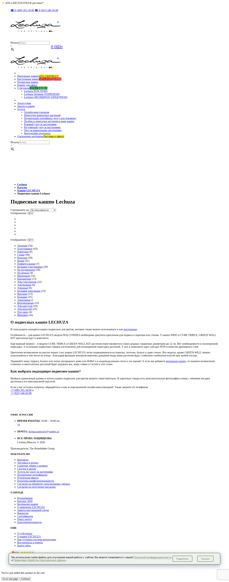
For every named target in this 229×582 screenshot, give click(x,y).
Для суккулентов (27, 281)
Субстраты (32, 88)
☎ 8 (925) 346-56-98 (46, 10)
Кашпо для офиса (27, 85)
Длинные (22, 287)
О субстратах (24, 533)
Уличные (22, 245)
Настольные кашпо (39, 79)
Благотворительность (29, 522)
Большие (22, 297)
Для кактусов (25, 306)
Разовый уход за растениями (40, 124)
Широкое (22, 315)
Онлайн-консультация (36, 112)
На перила (23, 272)
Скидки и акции (26, 468)
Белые (20, 260)
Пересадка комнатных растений (42, 115)
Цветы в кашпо (26, 106)
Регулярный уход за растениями (42, 127)
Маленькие (23, 275)
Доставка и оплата (27, 462)
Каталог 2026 (25, 501)
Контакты (22, 459)
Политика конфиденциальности (35, 480)
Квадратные (24, 278)
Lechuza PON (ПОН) (36, 91)
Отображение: (19, 213)
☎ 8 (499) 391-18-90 (22, 10)
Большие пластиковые (30, 266)
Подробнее (182, 558)
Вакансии (22, 513)
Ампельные (24, 300)
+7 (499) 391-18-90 (21, 390)
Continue (25, 579)
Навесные (23, 251)
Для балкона (24, 284)
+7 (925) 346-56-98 (21, 393)
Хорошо (205, 558)
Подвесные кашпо (27, 82)
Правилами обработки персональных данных (39, 560)
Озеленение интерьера (40, 136)
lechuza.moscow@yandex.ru (43, 431)
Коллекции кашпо (27, 504)
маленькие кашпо (176, 361)
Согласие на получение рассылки (36, 486)
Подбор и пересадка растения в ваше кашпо (49, 121)
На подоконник (26, 269)
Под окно (22, 312)
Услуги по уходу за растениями (35, 471)
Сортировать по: (20, 210)
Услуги (21, 109)
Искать (15, 42)
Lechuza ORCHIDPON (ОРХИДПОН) (45, 97)
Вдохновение (25, 498)
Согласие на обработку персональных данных (43, 483)
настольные (130, 329)
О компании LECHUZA (31, 507)
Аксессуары (24, 103)
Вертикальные (25, 303)
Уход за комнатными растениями (43, 130)
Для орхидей (24, 309)
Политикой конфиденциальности (152, 557)
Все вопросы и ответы (30, 542)
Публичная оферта (28, 477)
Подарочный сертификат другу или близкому (50, 118)
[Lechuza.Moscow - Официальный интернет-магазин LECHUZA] (36, 31)
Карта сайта (24, 545)
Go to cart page (10, 579)
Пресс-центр (24, 519)
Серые (21, 254)
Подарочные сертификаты (32, 474)
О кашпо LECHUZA (29, 536)
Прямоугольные (26, 263)
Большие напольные (29, 290)
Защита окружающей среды (33, 510)
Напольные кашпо (38, 76)
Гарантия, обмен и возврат (32, 465)
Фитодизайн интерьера (37, 133)
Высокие (22, 294)
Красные (22, 257)
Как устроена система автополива (36, 539)
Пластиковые (25, 248)
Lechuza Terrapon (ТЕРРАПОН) (42, 94)
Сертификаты (25, 516)
